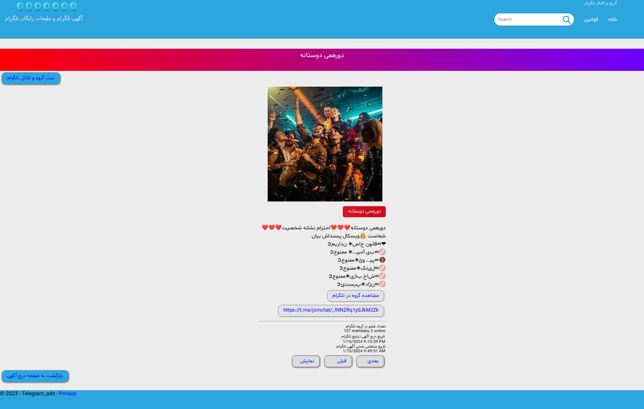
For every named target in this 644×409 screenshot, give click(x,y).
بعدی (373, 361)
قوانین (591, 19)
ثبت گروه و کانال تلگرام (31, 78)
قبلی (341, 361)
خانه (612, 19)
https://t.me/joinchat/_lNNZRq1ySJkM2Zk (331, 310)
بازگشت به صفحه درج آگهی (35, 375)
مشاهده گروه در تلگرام (355, 295)
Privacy (67, 394)
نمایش (307, 361)
